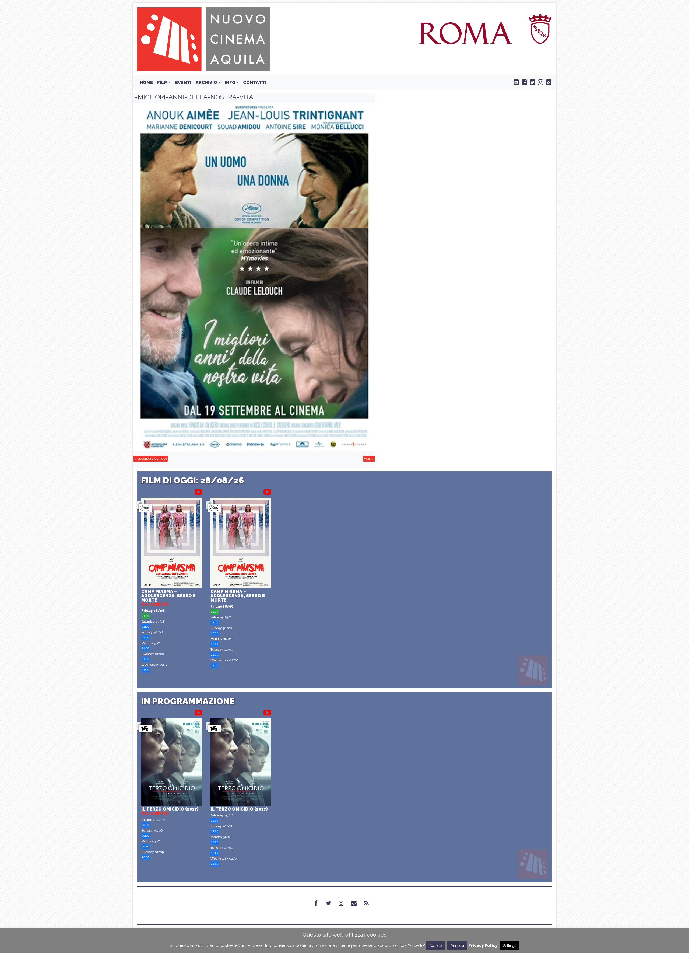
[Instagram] (344, 903)
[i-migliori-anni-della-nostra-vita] (254, 277)
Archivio (206, 82)
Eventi (183, 82)
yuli (367, 458)
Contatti (254, 82)
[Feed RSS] (547, 81)
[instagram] (539, 81)
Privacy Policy (482, 945)
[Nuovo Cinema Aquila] (203, 38)
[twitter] (531, 81)
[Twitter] (332, 903)
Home (146, 82)
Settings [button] (509, 946)
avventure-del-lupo (152, 458)
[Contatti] (357, 903)
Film (162, 82)
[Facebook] (319, 903)
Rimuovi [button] (457, 946)
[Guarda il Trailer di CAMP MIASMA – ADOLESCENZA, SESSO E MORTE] (198, 491)
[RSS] (369, 903)
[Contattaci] (515, 81)
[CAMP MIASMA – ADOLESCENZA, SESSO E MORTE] (171, 543)
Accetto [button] (436, 946)
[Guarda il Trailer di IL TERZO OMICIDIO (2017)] (198, 711)
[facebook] (523, 81)
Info (230, 82)
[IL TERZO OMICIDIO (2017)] (171, 762)
